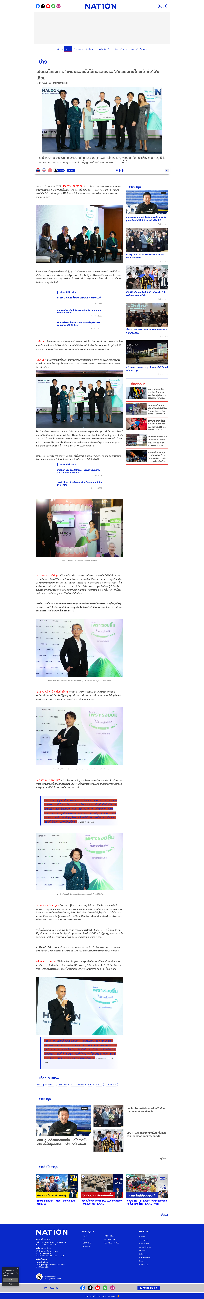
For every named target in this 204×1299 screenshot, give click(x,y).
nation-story (109, 1239)
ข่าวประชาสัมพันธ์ (77, 1084)
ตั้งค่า (10, 1284)
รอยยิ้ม (51, 1084)
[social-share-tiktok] (43, 6)
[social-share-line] (53, 6)
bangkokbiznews (145, 1247)
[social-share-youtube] (48, 6)
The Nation (143, 1236)
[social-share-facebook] (38, 6)
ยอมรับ (10, 1280)
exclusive (87, 1243)
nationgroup (143, 1240)
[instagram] (112, 1289)
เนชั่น (90, 1084)
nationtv (142, 1250)
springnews (143, 1254)
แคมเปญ (40, 1084)
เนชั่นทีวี (99, 1084)
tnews (141, 1261)
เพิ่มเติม (5, 1276)
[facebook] (82, 1289)
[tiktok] (90, 1289)
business (86, 1246)
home (85, 1236)
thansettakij (143, 1264)
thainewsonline (144, 1257)
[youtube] (97, 1289)
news (85, 1239)
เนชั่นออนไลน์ (111, 1084)
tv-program (109, 1236)
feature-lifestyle (111, 1243)
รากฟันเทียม (62, 1084)
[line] (105, 1289)
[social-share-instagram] (58, 6)
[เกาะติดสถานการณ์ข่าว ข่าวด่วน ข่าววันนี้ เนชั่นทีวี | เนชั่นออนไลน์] (100, 6)
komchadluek (144, 1243)
